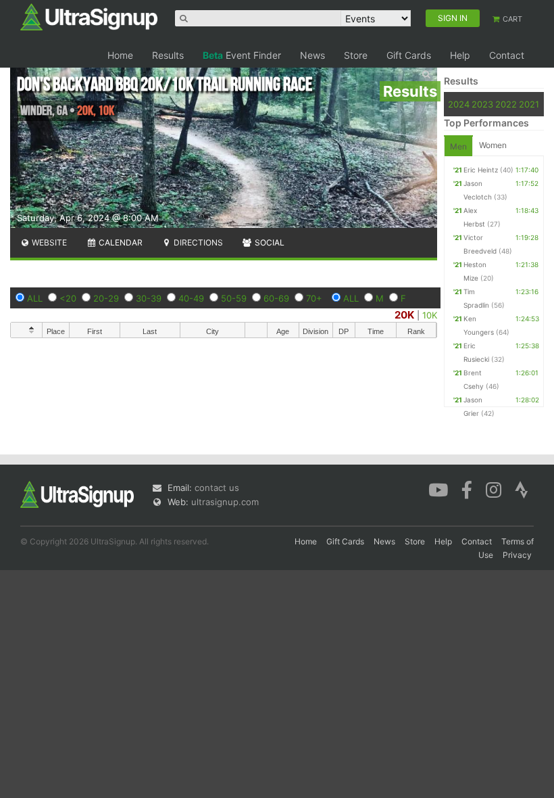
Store (356, 55)
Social (268, 242)
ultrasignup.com (225, 501)
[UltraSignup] (88, 16)
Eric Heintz (480, 170)
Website (48, 242)
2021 (529, 104)
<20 (67, 298)
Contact (506, 55)
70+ (314, 298)
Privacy (517, 555)
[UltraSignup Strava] (521, 489)
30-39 (148, 298)
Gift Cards (408, 55)
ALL (35, 298)
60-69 (276, 298)
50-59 (234, 298)
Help (460, 55)
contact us (217, 487)
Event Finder (242, 55)
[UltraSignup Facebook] (467, 489)
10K (429, 315)
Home (120, 55)
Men (458, 146)
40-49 (191, 298)
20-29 (106, 298)
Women (493, 145)
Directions (197, 242)
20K (404, 314)
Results (168, 55)
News (312, 55)
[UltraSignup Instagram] (493, 489)
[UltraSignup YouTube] (438, 489)
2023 (482, 104)
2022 (506, 104)
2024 (459, 104)
